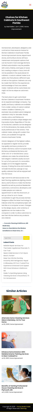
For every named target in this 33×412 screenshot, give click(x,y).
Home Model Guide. (24, 407)
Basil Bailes (10, 27)
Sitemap (24, 408)
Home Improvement (16, 324)
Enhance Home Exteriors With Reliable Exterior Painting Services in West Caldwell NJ (15, 354)
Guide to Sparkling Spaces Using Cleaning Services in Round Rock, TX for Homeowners (16, 275)
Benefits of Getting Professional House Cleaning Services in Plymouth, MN (14, 388)
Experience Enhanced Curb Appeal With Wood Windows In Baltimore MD (16, 268)
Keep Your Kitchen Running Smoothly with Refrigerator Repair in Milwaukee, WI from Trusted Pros (16, 260)
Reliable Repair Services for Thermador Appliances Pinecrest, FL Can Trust (16, 248)
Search (26, 238)
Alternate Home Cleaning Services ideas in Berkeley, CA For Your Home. (15, 320)
